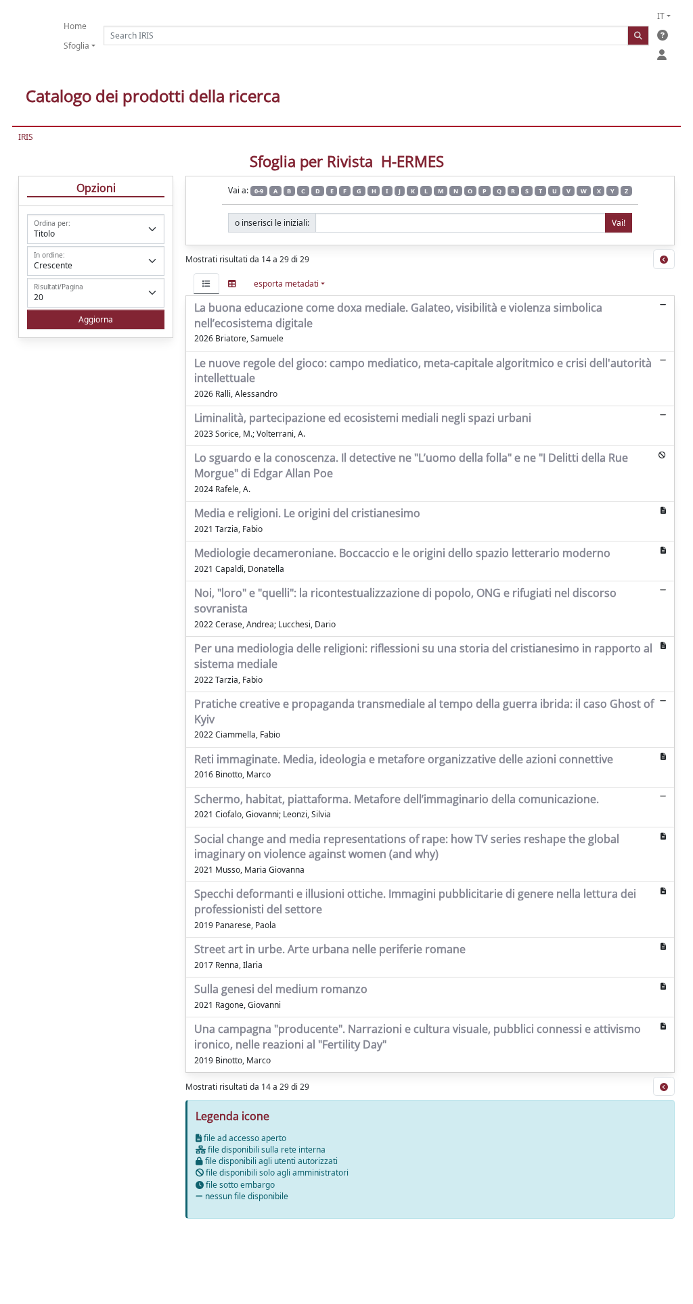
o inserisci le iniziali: (272, 222)
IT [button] (661, 16)
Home (75, 26)
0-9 (258, 191)
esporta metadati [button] (286, 283)
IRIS (25, 137)
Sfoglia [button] (76, 45)
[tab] (206, 283)
